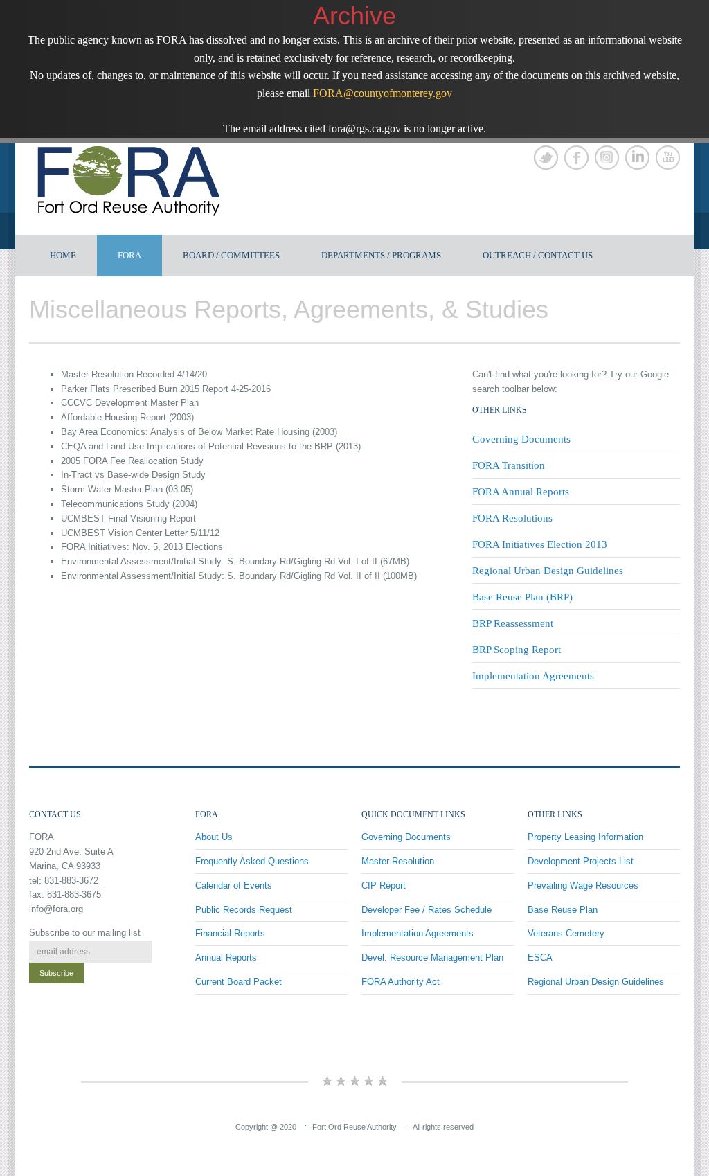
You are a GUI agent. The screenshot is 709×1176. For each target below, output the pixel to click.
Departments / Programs (381, 255)
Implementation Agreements (533, 675)
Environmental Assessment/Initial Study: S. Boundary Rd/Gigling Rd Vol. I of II (219, 561)
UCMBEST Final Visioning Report (128, 518)
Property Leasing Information (585, 837)
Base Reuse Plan (563, 910)
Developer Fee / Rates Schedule (426, 910)
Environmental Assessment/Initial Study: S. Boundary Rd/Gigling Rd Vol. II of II (220, 576)
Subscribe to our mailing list (85, 932)
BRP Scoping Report (516, 649)
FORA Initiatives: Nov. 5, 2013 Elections (142, 547)
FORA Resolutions (512, 518)
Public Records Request (243, 910)
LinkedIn (637, 157)
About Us (214, 837)
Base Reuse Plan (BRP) (522, 597)
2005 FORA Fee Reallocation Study (132, 461)
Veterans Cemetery (566, 933)
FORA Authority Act (400, 982)
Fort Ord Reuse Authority (354, 1127)
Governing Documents (521, 439)
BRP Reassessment (512, 623)
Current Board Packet (238, 982)
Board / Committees (231, 255)
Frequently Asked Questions (252, 861)
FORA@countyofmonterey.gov (382, 93)
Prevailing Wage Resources (583, 885)
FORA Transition (508, 465)
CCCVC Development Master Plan (130, 403)
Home (63, 255)
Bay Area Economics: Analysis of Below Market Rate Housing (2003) (199, 432)
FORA (129, 255)
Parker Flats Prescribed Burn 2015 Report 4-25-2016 (166, 389)
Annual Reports (226, 957)
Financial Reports (230, 933)
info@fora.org (56, 909)
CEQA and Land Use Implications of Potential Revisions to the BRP (197, 446)
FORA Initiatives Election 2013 (539, 544)
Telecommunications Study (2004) (129, 504)
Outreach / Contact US (538, 255)
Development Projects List (581, 861)
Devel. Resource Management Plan (432, 957)
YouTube (668, 157)
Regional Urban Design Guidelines (547, 570)
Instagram (607, 157)
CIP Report (383, 885)
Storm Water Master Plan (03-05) (127, 489)
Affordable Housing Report (113, 417)
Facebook (576, 157)
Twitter (546, 157)
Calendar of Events (233, 885)
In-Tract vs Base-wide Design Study (133, 475)
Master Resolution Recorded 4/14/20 (134, 374)
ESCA (540, 957)
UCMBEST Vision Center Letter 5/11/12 (140, 533)
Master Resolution (397, 861)
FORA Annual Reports (520, 491)
